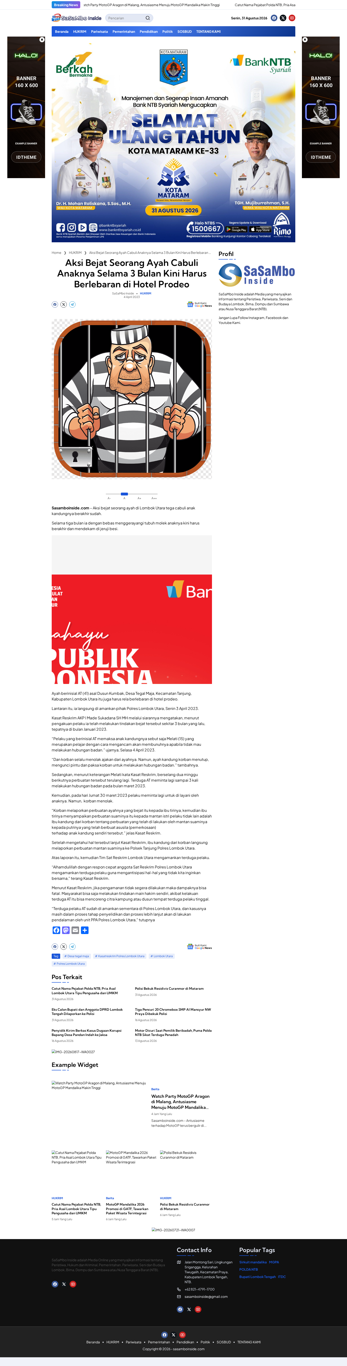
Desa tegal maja (78, 956)
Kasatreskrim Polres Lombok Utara (121, 956)
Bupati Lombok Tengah (257, 1276)
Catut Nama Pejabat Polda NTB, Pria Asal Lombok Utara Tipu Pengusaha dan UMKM (262, 5)
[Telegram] (72, 304)
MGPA (274, 1262)
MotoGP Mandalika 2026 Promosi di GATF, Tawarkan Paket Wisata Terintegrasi (127, 1208)
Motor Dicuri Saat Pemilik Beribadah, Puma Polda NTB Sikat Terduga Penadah (173, 1032)
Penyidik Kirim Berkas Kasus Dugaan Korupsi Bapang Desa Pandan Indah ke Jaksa (87, 1032)
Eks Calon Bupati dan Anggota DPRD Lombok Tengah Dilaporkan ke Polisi (87, 1011)
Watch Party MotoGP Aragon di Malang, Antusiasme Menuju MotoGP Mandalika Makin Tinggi (114, 5)
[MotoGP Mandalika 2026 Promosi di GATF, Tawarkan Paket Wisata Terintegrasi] (132, 1168)
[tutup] (42, 39)
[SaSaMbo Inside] (77, 18)
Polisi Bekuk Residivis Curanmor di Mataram (169, 988)
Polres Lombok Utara (71, 963)
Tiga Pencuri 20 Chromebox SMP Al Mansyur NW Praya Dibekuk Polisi (173, 1011)
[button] (147, 18)
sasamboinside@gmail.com (206, 1296)
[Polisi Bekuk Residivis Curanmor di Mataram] (186, 1168)
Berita (155, 1089)
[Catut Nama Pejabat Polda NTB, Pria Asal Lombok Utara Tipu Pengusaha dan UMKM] (194, 5)
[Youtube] (292, 18)
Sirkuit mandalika (253, 1262)
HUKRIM (145, 293)
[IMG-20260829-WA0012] (173, 241)
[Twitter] (283, 18)
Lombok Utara (163, 956)
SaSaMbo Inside (123, 293)
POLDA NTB (248, 1269)
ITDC (282, 1276)
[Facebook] (274, 18)
